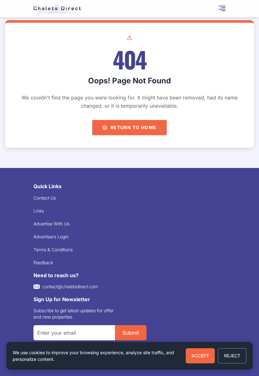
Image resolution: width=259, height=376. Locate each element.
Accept (200, 355)
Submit (131, 333)
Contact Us (44, 197)
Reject (232, 355)
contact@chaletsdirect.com (70, 286)
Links (38, 210)
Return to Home (134, 127)
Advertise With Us (51, 223)
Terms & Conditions (53, 249)
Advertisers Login (51, 236)
